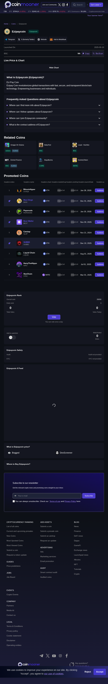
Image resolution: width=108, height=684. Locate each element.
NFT (76, 564)
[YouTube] (54, 656)
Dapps (76, 541)
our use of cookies (53, 673)
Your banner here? (95, 15)
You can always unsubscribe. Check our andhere (47, 501)
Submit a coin (12, 550)
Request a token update (17, 555)
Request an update (48, 541)
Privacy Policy (70, 501)
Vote (54, 317)
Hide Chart (54, 68)
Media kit (10, 610)
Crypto (77, 574)
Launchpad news (81, 555)
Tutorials (77, 569)
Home (6, 24)
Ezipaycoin (23, 24)
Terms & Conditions (15, 626)
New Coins (11, 536)
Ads (41, 552)
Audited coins (45, 577)
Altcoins (77, 560)
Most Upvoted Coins (15, 541)
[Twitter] (59, 4)
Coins (13, 24)
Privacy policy (12, 631)
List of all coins (13, 526)
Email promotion (47, 561)
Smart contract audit (48, 572)
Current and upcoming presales (20, 531)
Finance (77, 531)
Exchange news (80, 550)
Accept (99, 672)
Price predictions (13, 566)
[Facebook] (67, 4)
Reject (88, 672)
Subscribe (89, 496)
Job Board (11, 577)
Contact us (11, 615)
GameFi (77, 545)
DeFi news (78, 536)
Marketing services (48, 556)
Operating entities (14, 645)
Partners (10, 606)
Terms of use (55, 501)
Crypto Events (12, 594)
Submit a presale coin (49, 531)
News (76, 526)
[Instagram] (63, 5)
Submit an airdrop (47, 536)
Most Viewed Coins (15, 545)
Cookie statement (14, 636)
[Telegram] (41, 656)
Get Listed (95, 5)
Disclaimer (11, 640)
